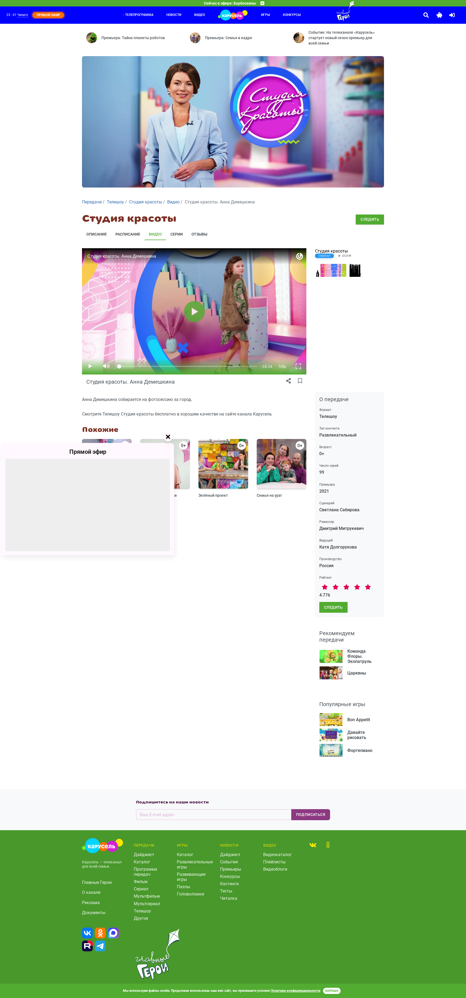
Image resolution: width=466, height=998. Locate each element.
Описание (96, 234)
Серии (176, 234)
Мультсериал (147, 903)
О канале (91, 892)
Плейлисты (274, 861)
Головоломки (190, 894)
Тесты (226, 891)
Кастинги (229, 883)
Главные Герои (97, 882)
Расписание (127, 234)
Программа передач (145, 872)
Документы (93, 912)
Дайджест (144, 854)
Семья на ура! (269, 495)
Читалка (228, 898)
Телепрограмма (139, 15)
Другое (141, 918)
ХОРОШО (331, 991)
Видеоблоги (275, 869)
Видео (199, 15)
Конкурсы (292, 15)
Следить (370, 219)
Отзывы (199, 234)
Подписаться (310, 814)
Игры (265, 15)
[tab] (312, 844)
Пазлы (183, 886)
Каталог (142, 861)
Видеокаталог (277, 854)
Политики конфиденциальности (295, 991)
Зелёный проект (213, 495)
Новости (173, 15)
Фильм (141, 881)
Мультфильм (147, 896)
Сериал (141, 888)
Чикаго (22, 15)
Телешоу (142, 911)
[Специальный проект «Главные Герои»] (328, 11)
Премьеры (230, 869)
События (229, 861)
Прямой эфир (87, 451)
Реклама (91, 902)
